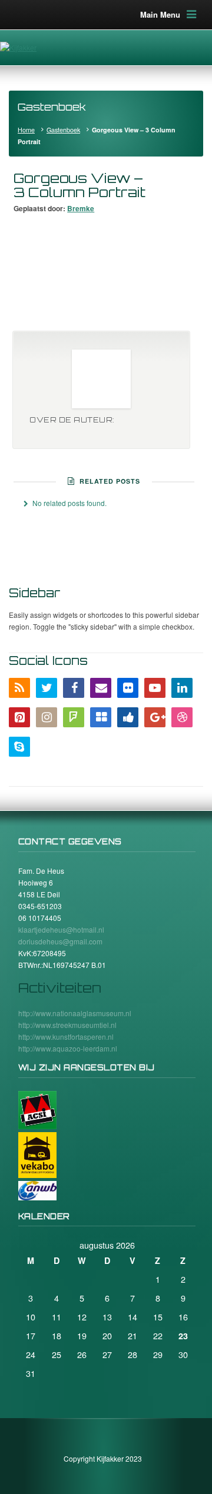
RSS (19, 688)
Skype (19, 747)
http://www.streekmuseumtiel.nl (67, 1025)
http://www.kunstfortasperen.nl (66, 1037)
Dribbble (182, 717)
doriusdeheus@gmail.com (60, 941)
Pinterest (19, 717)
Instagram (46, 717)
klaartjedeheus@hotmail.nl (61, 929)
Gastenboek (63, 129)
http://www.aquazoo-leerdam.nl (67, 1048)
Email (100, 688)
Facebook (73, 688)
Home (26, 129)
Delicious (100, 717)
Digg (127, 717)
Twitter (46, 688)
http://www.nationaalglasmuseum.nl (74, 1013)
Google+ (154, 717)
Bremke (80, 208)
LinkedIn (182, 688)
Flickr (127, 688)
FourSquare (73, 717)
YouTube (154, 688)
